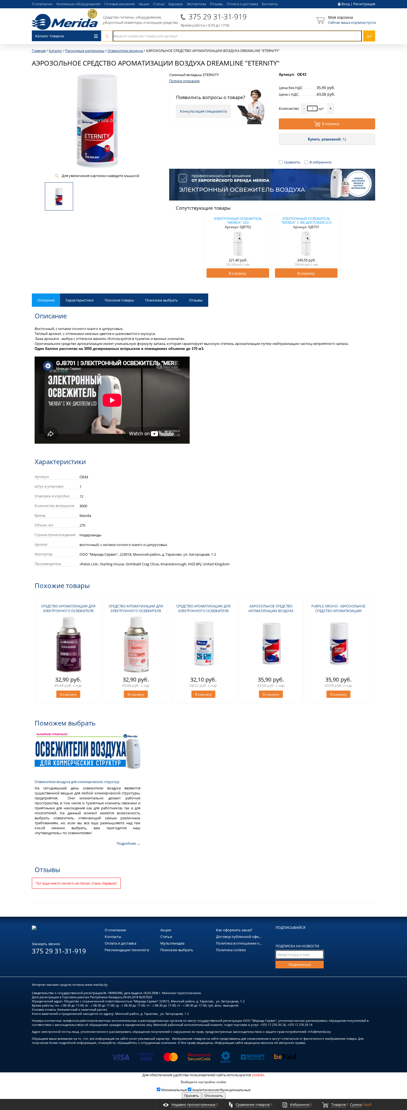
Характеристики (80, 300)
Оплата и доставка (242, 3)
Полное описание (184, 80)
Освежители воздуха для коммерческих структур (77, 781)
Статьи (159, 3)
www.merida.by (96, 984)
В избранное (320, 162)
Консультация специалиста (203, 111)
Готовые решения (119, 3)
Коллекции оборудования (78, 3)
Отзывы (216, 3)
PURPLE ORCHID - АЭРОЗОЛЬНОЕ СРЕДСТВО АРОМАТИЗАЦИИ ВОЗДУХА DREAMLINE (338, 611)
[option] (238, 247)
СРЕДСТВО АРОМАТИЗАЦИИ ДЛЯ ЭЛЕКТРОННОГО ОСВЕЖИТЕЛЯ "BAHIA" (136, 611)
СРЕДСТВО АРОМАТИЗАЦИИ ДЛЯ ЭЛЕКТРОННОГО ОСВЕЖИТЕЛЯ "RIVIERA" (203, 611)
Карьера (176, 3)
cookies (258, 1074)
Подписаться (299, 964)
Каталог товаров (49, 35)
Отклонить (213, 1095)
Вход (345, 3)
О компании (42, 3)
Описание (46, 300)
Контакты (270, 3)
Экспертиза (196, 3)
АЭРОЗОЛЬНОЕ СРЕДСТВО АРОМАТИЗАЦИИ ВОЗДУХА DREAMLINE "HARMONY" (270, 611)
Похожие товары (119, 300)
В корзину (330, 123)
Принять (191, 1095)
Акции (144, 3)
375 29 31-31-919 (218, 17)
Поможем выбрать (161, 300)
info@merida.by (319, 1032)
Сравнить (292, 162)
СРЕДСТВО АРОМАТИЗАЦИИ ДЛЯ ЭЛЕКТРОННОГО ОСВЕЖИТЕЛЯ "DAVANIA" (68, 611)
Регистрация (364, 3)
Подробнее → (128, 843)
